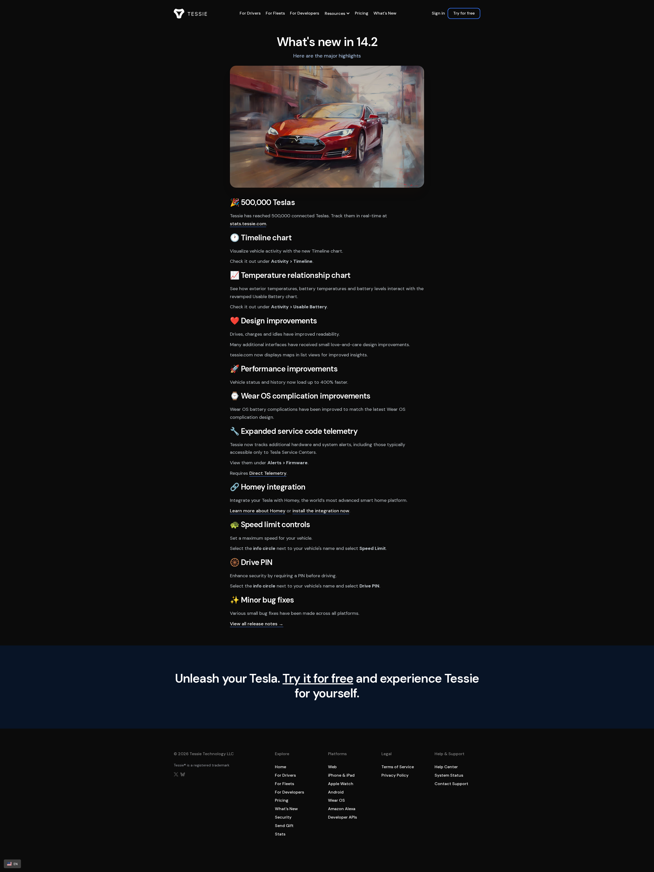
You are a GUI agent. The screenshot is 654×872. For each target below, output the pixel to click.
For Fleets (275, 13)
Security (283, 817)
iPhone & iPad (341, 775)
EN (16, 864)
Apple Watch (340, 783)
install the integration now (321, 511)
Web (332, 766)
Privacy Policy (394, 775)
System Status (449, 775)
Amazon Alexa (341, 808)
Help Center (446, 766)
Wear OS (336, 800)
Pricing (361, 13)
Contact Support (451, 783)
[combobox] (12, 863)
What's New (384, 13)
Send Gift (284, 825)
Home (280, 766)
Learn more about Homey (257, 511)
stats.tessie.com (248, 224)
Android (336, 792)
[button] (337, 13)
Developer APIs (342, 817)
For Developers (304, 13)
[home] (190, 13)
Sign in (438, 13)
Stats (280, 834)
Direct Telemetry (267, 473)
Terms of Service (397, 766)
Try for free (464, 13)
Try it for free (318, 678)
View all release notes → (256, 624)
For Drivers (250, 13)
